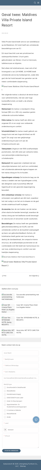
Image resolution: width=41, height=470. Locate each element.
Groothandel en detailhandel (16, 387)
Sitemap (22, 466)
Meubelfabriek (11, 413)
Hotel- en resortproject (14, 401)
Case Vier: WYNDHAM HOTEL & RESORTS (27, 319)
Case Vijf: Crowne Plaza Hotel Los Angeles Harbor (27, 306)
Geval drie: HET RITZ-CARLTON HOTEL (27, 331)
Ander (9, 417)
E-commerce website (14, 410)
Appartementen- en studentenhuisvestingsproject (17, 405)
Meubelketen (11, 391)
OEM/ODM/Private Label (15, 398)
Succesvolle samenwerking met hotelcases (27, 296)
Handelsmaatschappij (14, 394)
